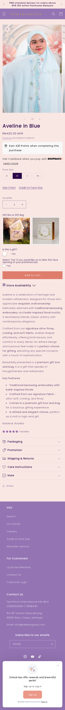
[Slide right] (40, 119)
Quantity (7, 198)
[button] (4, 14)
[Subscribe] (51, 644)
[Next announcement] (61, 4)
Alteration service (18, 546)
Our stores (13, 524)
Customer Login (17, 582)
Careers (12, 531)
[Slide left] (25, 119)
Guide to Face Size (31, 188)
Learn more (10, 163)
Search (11, 516)
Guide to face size (18, 539)
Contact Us (14, 574)
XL (40, 176)
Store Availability (18, 285)
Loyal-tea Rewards (18, 567)
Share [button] (10, 486)
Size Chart (9, 188)
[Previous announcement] (3, 4)
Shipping (6, 138)
